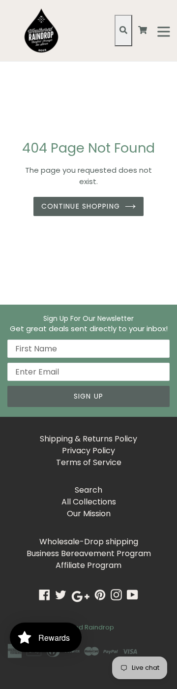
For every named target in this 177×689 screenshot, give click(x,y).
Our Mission (89, 513)
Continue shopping (80, 206)
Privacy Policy (88, 450)
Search (88, 490)
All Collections (88, 501)
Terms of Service (88, 462)
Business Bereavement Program (89, 553)
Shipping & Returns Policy (88, 438)
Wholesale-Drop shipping (88, 541)
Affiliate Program (88, 565)
